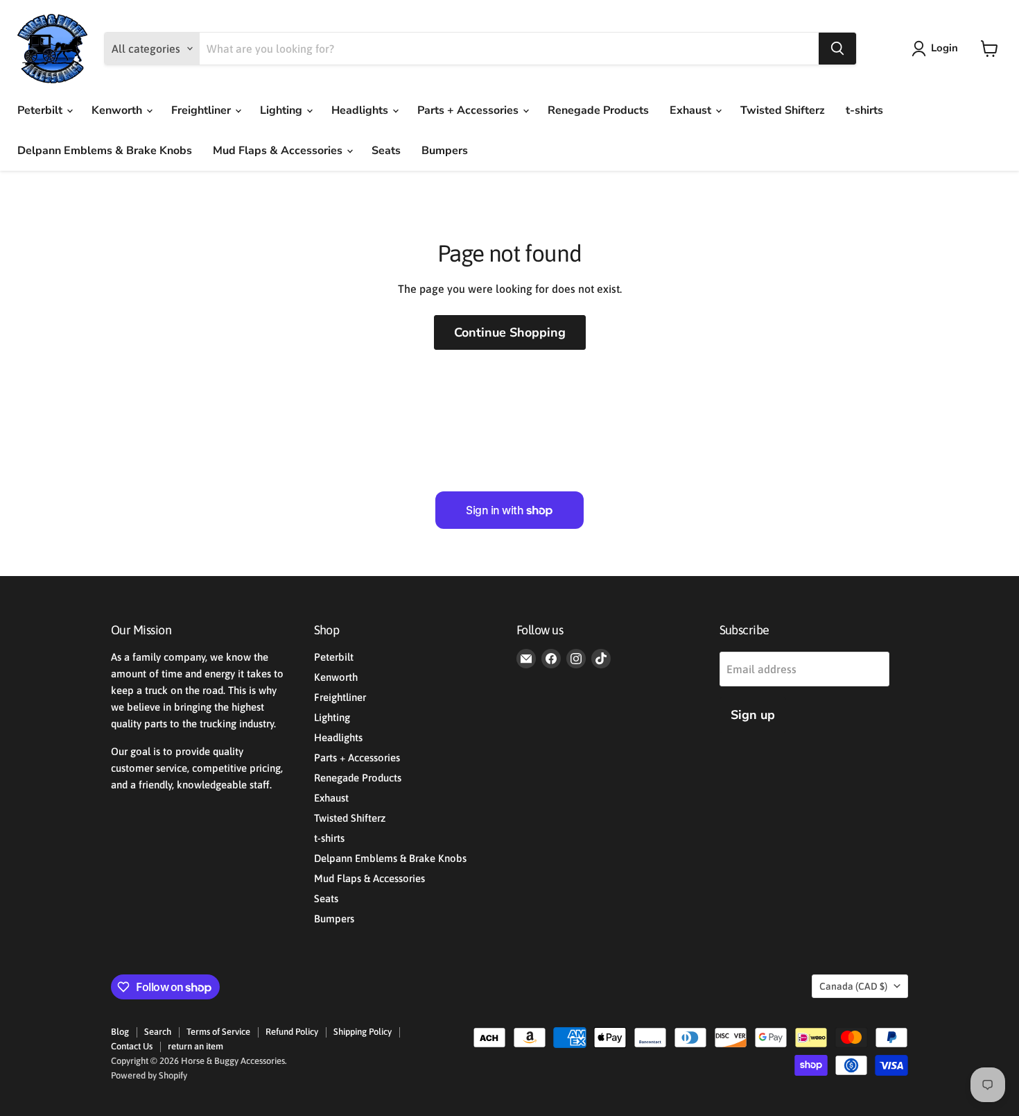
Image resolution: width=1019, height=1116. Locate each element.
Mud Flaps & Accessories (279, 150)
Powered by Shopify (149, 1075)
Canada (853, 986)
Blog (120, 1031)
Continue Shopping (510, 332)
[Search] (837, 49)
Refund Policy (291, 1031)
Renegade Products (598, 110)
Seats (386, 150)
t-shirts (864, 110)
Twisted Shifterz (782, 110)
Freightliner (202, 110)
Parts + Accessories (469, 110)
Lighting (282, 110)
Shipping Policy (362, 1031)
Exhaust (692, 110)
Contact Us (132, 1046)
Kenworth (118, 110)
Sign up (753, 715)
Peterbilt (41, 110)
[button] (938, 48)
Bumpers (444, 150)
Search (157, 1031)
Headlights (361, 110)
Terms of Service (218, 1031)
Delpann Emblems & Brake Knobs (104, 150)
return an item (195, 1046)
